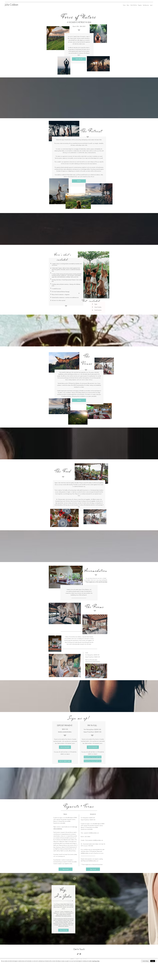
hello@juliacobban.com (94, 833)
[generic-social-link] (78, 954)
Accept (152, 961)
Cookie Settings (145, 961)
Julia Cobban (11, 4)
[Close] (156, 961)
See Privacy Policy (95, 961)
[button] (133, 5)
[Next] (50, 263)
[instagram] (80, 954)
